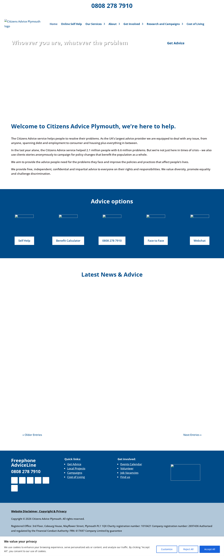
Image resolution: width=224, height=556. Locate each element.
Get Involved (131, 24)
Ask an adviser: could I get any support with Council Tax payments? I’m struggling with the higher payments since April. (108, 345)
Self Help (24, 240)
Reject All (188, 549)
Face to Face (156, 240)
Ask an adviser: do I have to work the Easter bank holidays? (76, 396)
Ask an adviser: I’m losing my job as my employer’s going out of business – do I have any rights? (106, 295)
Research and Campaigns (163, 24)
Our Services (93, 24)
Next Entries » (192, 435)
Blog (45, 301)
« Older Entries (32, 435)
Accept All (209, 549)
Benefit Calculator (68, 240)
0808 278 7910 (111, 5)
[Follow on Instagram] (26, 5)
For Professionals (203, 6)
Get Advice (175, 43)
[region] (112, 546)
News (53, 301)
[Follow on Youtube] (43, 5)
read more (33, 316)
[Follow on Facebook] (8, 5)
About (113, 24)
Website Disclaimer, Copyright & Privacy (39, 511)
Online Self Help (71, 24)
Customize (167, 549)
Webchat (200, 240)
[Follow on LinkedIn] (34, 5)
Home (53, 24)
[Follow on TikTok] (26, 13)
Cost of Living (195, 24)
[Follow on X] (17, 5)
